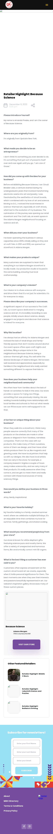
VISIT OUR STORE (26, 644)
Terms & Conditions (13, 806)
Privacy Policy (10, 811)
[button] (46, 5)
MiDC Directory (11, 801)
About (7, 796)
